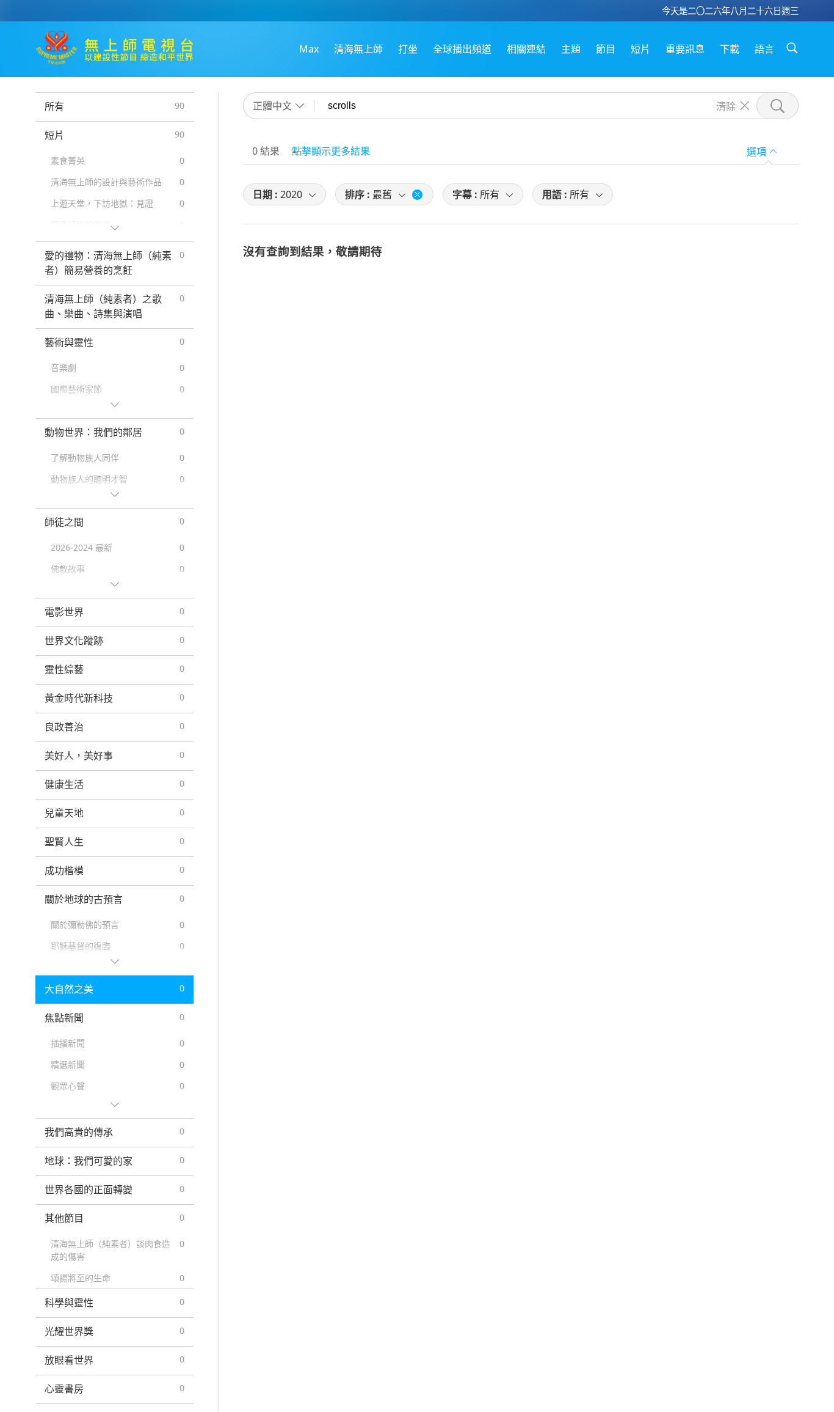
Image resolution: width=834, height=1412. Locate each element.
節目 (605, 49)
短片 (640, 49)
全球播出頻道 (462, 49)
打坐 (408, 49)
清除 (726, 106)
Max (309, 49)
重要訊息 (685, 49)
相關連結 (526, 49)
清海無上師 (358, 49)
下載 (729, 49)
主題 (571, 49)
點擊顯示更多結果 (331, 151)
